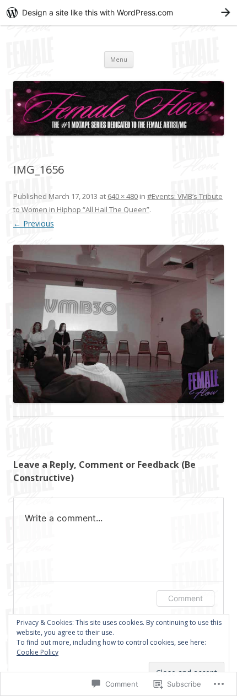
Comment (185, 598)
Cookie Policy (37, 652)
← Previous (33, 223)
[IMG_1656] (118, 324)
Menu (118, 59)
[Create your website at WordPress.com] (118, 12)
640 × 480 (122, 196)
